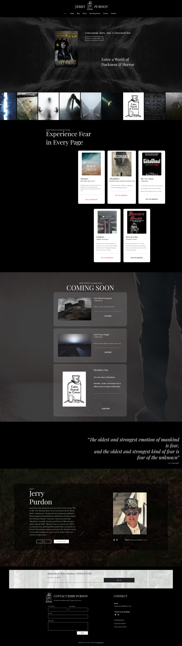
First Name (51, 606)
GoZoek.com (100, 642)
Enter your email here (53, 577)
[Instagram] (117, 540)
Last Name (72, 606)
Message (51, 620)
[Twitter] (114, 540)
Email (49, 613)
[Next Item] (179, 106)
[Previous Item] (3, 106)
